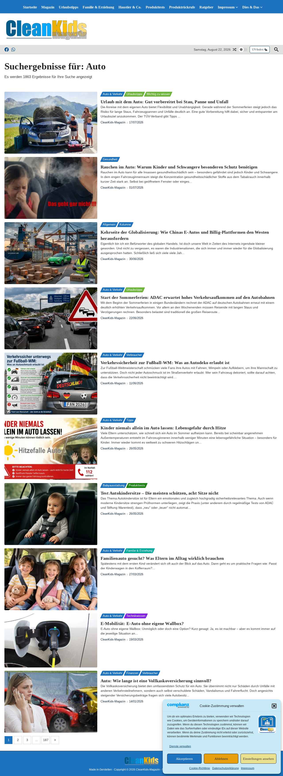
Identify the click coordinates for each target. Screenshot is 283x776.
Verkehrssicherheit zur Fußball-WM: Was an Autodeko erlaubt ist (165, 362)
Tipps (130, 420)
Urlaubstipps (68, 7)
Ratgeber (206, 7)
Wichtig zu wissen (158, 94)
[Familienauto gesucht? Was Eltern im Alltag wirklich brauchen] (50, 579)
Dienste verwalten (180, 746)
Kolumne (125, 224)
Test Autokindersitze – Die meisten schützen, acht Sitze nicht (159, 493)
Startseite (30, 7)
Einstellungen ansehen (258, 759)
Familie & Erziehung (98, 7)
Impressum (247, 768)
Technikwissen (135, 615)
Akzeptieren (184, 759)
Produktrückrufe (182, 7)
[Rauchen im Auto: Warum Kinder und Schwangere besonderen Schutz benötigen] (50, 188)
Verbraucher (134, 355)
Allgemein (109, 224)
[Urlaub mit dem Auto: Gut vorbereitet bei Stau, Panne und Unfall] (50, 123)
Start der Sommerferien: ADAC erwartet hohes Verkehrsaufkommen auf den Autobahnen (188, 297)
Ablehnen (221, 759)
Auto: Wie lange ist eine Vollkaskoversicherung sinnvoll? (156, 680)
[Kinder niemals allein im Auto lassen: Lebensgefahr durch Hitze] (50, 449)
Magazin (47, 7)
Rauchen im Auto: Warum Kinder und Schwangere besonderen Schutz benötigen (179, 166)
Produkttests (155, 7)
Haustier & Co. (130, 7)
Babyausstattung (113, 485)
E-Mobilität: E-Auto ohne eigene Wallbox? (142, 623)
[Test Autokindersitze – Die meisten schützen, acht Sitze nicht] (50, 514)
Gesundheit (110, 159)
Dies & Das (250, 7)
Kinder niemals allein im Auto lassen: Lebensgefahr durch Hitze (163, 427)
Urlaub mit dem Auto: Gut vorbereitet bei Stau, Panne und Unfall (165, 101)
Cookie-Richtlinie (199, 768)
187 (45, 740)
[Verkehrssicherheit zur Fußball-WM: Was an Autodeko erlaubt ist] (50, 384)
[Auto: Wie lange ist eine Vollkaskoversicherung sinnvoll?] (50, 702)
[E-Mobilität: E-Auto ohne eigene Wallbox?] (50, 640)
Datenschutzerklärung (225, 768)
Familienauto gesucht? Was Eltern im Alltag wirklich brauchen (162, 558)
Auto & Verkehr (112, 94)
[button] (274, 706)
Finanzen (132, 673)
